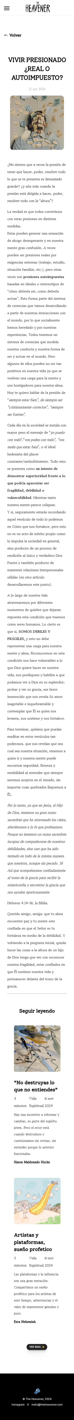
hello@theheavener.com (47, 1404)
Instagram (18, 1404)
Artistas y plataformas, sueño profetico (33, 1242)
